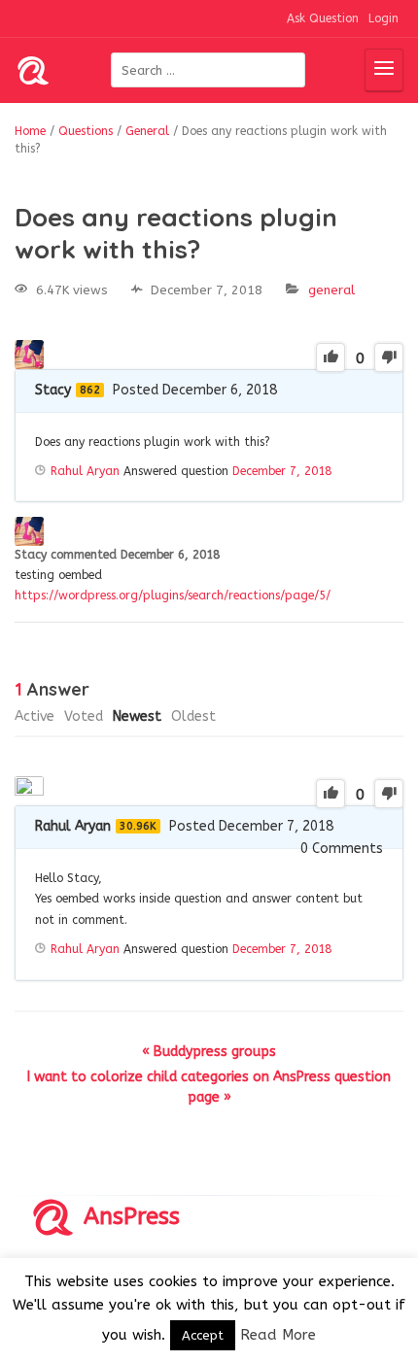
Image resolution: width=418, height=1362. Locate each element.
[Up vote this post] (330, 357)
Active (34, 716)
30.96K (138, 826)
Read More (278, 1335)
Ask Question (323, 18)
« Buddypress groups (209, 1051)
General (331, 290)
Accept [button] (203, 1335)
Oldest (193, 716)
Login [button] (383, 18)
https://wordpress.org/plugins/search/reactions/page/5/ (173, 595)
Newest (137, 716)
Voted (83, 716)
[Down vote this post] (388, 357)
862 (90, 390)
